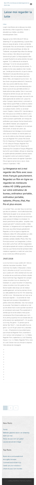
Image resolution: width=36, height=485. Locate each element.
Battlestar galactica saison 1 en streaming (16, 433)
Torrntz (5, 429)
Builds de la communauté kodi (13, 456)
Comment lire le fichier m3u (12, 462)
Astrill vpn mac (8, 436)
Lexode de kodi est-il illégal (12, 442)
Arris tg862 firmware (9, 459)
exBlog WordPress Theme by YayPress (19, 481)
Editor (4, 24)
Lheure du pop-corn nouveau (12, 468)
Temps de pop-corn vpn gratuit (13, 439)
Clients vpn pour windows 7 (12, 465)
